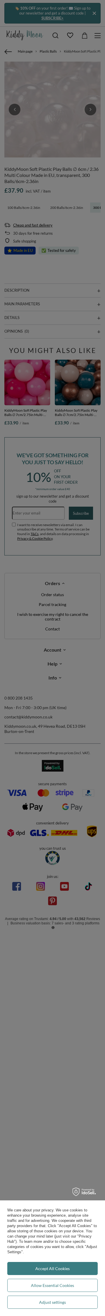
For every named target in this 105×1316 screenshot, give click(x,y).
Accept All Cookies (52, 1268)
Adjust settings (52, 1302)
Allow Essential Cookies (52, 1285)
